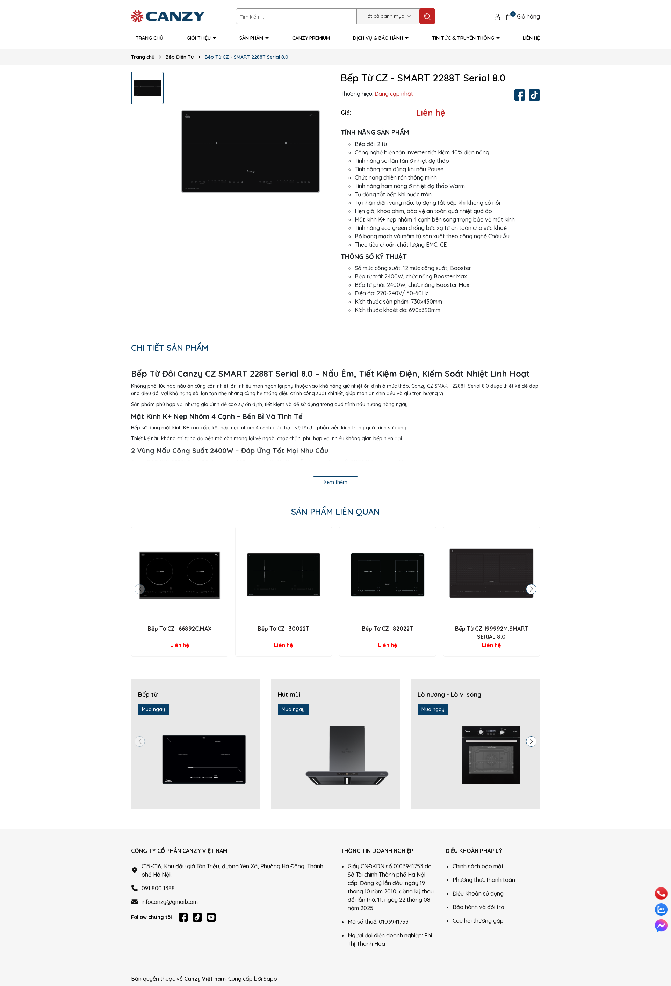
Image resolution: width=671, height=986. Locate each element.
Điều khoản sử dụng (478, 893)
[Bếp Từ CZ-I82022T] (387, 575)
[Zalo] (661, 909)
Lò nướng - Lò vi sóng (449, 694)
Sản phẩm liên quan (335, 511)
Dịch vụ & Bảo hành (378, 38)
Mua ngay (153, 709)
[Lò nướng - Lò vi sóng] (475, 744)
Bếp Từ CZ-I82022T (387, 628)
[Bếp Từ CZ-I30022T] (283, 575)
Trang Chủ (149, 38)
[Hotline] (661, 893)
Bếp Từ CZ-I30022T (283, 628)
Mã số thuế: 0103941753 (378, 921)
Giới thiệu (199, 38)
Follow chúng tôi (151, 917)
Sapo (270, 978)
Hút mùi (289, 694)
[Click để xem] (250, 151)
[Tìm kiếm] (427, 16)
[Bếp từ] (195, 744)
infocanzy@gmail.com (170, 901)
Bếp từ (147, 694)
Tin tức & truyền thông (464, 38)
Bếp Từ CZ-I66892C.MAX (179, 628)
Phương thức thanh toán (484, 879)
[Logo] (168, 15)
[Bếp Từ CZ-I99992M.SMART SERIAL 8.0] (491, 575)
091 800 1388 (158, 888)
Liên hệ (531, 38)
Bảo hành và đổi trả (478, 907)
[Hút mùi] (335, 744)
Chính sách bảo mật (478, 866)
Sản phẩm (252, 38)
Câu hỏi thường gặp (478, 920)
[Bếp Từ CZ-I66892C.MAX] (179, 575)
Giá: (346, 112)
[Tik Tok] (534, 95)
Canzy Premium (311, 38)
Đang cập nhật (394, 93)
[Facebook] (519, 95)
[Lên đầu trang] (661, 951)
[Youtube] (211, 917)
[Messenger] (661, 925)
